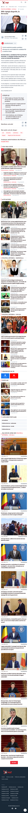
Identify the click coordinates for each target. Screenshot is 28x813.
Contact (3, 776)
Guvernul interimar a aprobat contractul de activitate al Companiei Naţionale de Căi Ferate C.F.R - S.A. (18, 231)
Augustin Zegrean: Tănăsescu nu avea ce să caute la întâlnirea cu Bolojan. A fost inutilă (15, 173)
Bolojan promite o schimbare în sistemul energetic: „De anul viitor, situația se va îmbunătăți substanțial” (13, 566)
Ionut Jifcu (12, 36)
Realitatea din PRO (5, 795)
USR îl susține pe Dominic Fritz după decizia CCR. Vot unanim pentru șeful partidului (14, 99)
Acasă (3, 6)
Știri (6, 6)
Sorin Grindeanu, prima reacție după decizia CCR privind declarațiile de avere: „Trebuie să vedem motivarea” (14, 487)
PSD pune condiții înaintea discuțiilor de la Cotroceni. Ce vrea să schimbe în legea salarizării (13, 675)
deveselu (8, 132)
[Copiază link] (22, 36)
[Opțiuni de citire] (25, 810)
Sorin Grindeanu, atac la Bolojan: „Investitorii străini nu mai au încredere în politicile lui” (14, 116)
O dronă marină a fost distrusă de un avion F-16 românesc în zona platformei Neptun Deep (19, 246)
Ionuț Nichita (24, 456)
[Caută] (21, 2)
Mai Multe (14, 762)
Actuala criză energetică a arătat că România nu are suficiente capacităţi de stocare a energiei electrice (14, 186)
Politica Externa (7, 195)
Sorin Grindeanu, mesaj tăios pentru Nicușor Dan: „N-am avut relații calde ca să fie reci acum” (14, 620)
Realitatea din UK (15, 797)
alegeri (4, 135)
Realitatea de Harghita (6, 797)
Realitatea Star (20, 787)
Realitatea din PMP (5, 793)
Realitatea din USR (5, 789)
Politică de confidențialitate (20, 776)
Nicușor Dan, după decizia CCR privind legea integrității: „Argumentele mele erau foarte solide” (15, 111)
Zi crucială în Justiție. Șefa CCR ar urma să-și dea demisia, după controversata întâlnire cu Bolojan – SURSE (13, 168)
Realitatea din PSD (22, 536)
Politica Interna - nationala (7, 170)
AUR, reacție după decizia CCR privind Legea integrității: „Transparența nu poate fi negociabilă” (14, 460)
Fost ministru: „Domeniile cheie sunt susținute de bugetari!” (19, 302)
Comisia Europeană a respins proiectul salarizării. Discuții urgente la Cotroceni (15, 105)
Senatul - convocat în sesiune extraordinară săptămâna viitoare (18, 310)
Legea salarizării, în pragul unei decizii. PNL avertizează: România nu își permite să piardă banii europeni (13, 648)
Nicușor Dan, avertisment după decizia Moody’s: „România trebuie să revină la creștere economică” (12, 757)
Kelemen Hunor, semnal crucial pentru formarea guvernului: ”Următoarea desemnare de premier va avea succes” (19, 297)
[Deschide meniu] (25, 2)
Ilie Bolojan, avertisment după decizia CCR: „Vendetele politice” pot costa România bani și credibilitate (18, 253)
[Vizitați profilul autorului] (2, 37)
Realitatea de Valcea (14, 800)
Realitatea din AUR (5, 791)
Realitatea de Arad (5, 800)
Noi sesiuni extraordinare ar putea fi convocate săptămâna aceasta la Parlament (13, 179)
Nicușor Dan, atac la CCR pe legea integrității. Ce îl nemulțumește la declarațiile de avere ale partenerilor (11, 702)
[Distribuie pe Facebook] (25, 36)
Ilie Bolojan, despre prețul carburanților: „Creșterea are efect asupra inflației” (12, 514)
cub (3, 132)
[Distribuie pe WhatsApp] (22, 39)
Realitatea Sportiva (12, 787)
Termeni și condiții (9, 776)
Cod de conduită (5, 779)
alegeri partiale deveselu (14, 135)
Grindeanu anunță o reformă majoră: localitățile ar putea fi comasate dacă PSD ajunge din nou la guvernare (13, 593)
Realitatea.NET (4, 787)
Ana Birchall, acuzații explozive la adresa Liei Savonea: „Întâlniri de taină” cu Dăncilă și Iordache (19, 365)
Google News (5, 141)
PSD (21, 132)
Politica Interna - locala (13, 6)
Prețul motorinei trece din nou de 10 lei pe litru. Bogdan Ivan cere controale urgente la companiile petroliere (18, 289)
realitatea (15, 132)
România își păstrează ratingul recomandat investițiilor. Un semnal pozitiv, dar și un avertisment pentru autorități (14, 729)
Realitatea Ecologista (14, 791)
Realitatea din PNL (13, 795)
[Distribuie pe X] (25, 39)
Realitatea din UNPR (14, 789)
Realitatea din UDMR (14, 793)
